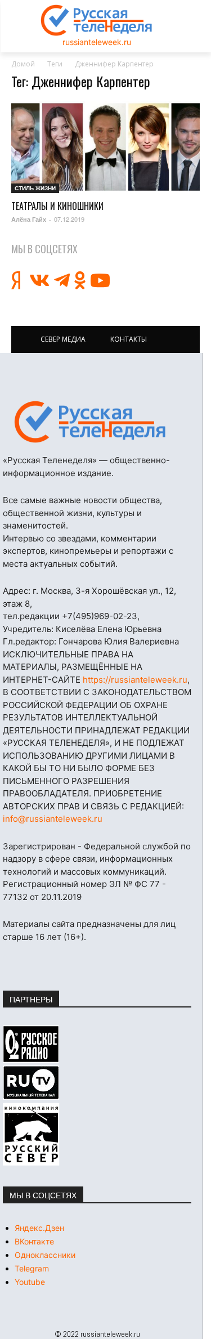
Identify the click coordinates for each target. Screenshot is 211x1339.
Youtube (30, 1282)
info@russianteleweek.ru (52, 818)
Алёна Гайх (28, 219)
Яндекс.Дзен (39, 1228)
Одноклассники (45, 1255)
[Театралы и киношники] (105, 147)
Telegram (32, 1268)
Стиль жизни (35, 188)
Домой (23, 64)
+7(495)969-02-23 (99, 616)
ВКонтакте (34, 1241)
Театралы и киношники (57, 206)
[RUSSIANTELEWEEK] (97, 20)
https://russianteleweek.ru (135, 679)
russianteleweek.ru (96, 42)
